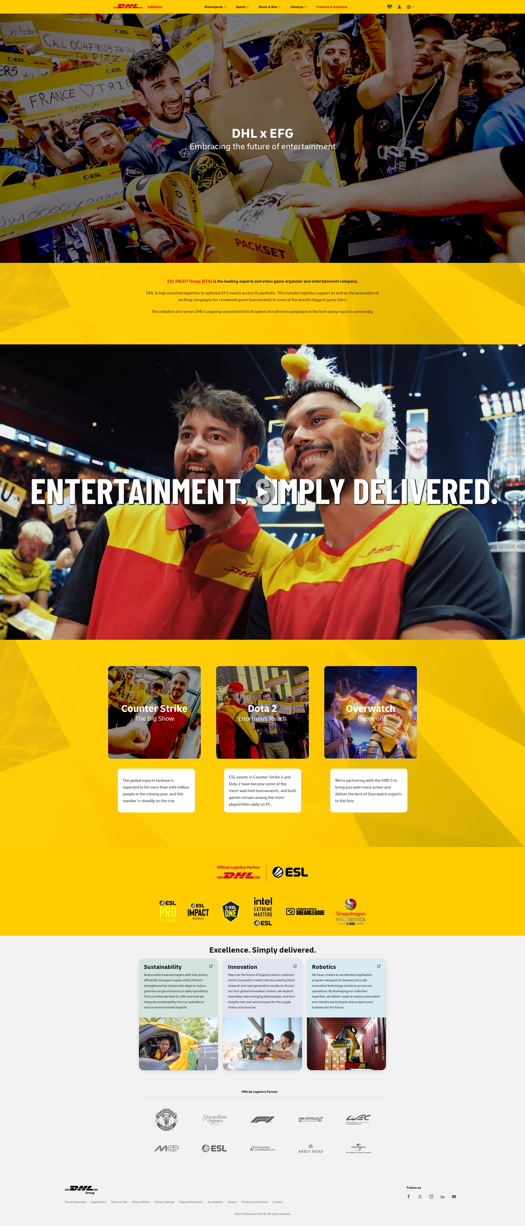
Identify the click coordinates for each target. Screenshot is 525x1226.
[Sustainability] (389, 6)
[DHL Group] (81, 1192)
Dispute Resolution (191, 1202)
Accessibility (215, 1202)
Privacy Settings (165, 1202)
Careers (232, 1202)
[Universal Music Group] (359, 1148)
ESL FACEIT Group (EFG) (189, 281)
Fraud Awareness (75, 1202)
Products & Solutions (255, 1202)
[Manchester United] (166, 1119)
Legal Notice (98, 1202)
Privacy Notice (141, 1202)
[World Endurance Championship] (359, 1119)
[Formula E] (311, 1119)
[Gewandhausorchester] (214, 1119)
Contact (278, 1202)
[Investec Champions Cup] (262, 1148)
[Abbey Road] (311, 1148)
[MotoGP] (166, 1148)
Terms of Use (119, 1202)
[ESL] (214, 1148)
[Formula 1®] (262, 1119)
